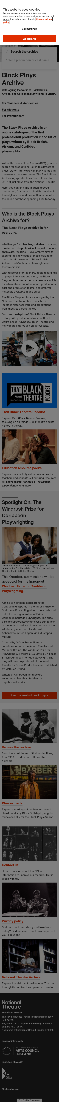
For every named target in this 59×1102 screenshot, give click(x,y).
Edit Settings (29, 29)
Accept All (29, 39)
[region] (29, 22)
